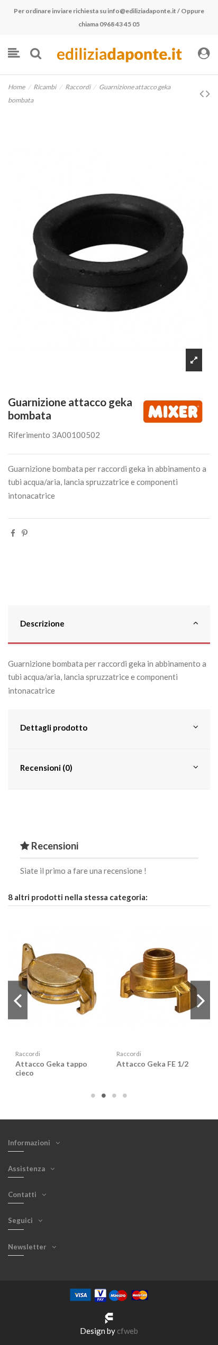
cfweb (127, 1330)
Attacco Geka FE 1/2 (152, 1063)
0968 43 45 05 (119, 24)
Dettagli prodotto (53, 727)
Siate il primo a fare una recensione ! (83, 870)
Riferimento (29, 435)
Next (200, 1000)
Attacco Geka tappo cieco (51, 1068)
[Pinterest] (25, 533)
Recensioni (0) (46, 767)
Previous (18, 1000)
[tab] (109, 625)
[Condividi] (13, 533)
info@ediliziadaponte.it (141, 11)
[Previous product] (202, 93)
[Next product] (208, 93)
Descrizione (42, 623)
